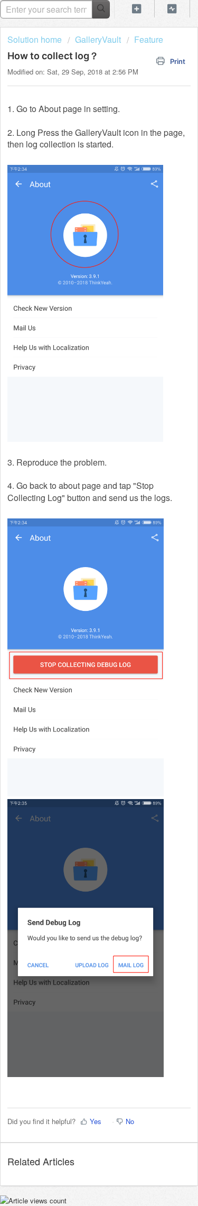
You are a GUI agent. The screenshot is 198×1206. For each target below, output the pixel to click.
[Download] (79, 608)
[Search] (101, 9)
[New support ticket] (136, 8)
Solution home (35, 39)
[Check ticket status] (172, 8)
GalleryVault (98, 39)
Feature (148, 39)
